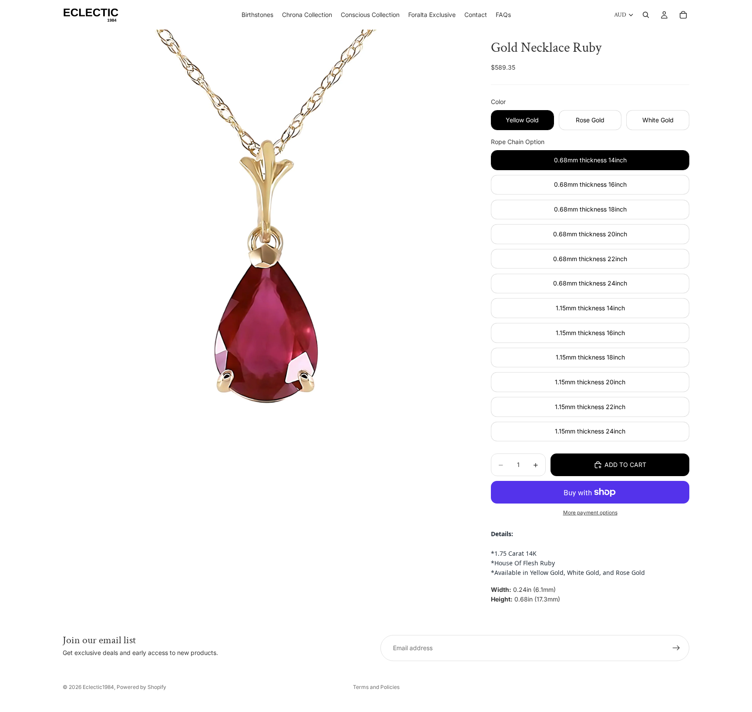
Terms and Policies (376, 687)
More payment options (590, 513)
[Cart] (683, 14)
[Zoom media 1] (266, 233)
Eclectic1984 (98, 687)
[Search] (645, 14)
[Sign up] (676, 648)
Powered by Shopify (141, 687)
